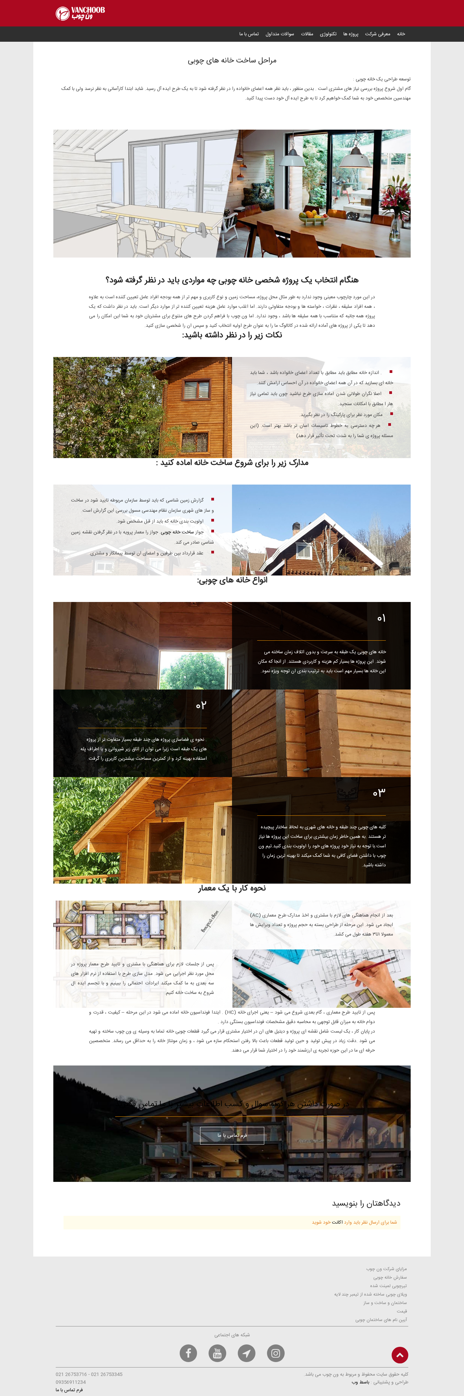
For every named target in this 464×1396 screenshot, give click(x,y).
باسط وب (360, 1382)
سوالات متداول (280, 34)
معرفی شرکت (377, 34)
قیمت (402, 1311)
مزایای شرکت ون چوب (386, 1269)
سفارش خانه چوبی (390, 1277)
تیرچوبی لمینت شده (388, 1286)
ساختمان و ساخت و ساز (385, 1303)
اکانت (337, 1223)
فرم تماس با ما (232, 1135)
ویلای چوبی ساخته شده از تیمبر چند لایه (370, 1294)
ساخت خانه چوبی (177, 532)
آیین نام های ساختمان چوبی (381, 1320)
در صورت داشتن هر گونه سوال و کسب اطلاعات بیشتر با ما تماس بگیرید (232, 1104)
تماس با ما (249, 34)
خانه (401, 34)
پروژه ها (350, 34)
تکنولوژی (328, 34)
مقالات (307, 34)
